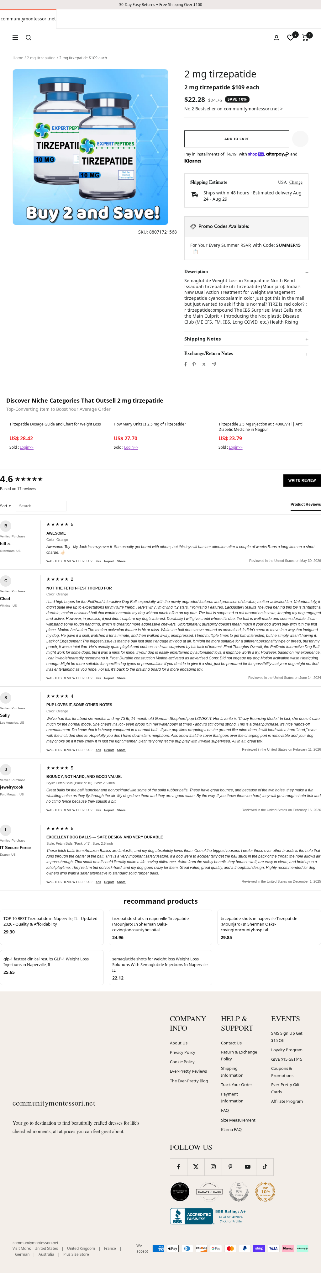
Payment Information (232, 1097)
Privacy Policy (182, 1052)
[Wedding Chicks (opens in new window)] (180, 1192)
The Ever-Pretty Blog (189, 1081)
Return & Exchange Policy (239, 1055)
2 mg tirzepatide (41, 58)
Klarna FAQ (231, 1129)
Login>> (27, 447)
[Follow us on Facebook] (178, 1166)
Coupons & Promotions (282, 1071)
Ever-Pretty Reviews (188, 1071)
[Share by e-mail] (214, 364)
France (110, 1248)
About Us (178, 1043)
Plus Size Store (76, 1254)
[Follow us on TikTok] (264, 1166)
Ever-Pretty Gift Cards (285, 1088)
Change (296, 182)
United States (46, 1248)
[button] (300, 139)
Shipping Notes (202, 339)
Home (18, 58)
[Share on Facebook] (185, 364)
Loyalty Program (287, 1050)
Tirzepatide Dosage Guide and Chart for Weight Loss (55, 424)
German (22, 1254)
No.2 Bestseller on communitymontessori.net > (233, 109)
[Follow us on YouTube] (247, 1166)
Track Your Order (236, 1084)
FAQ (225, 1110)
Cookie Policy (182, 1061)
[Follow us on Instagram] (213, 1166)
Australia (46, 1254)
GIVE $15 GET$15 (286, 1059)
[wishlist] (290, 37)
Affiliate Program (287, 1101)
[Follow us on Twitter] (195, 1166)
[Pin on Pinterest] (194, 364)
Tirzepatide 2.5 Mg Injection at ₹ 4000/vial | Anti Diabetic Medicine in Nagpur (260, 427)
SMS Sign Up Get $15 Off (287, 1036)
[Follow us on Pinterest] (230, 1166)
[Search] (28, 37)
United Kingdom (81, 1248)
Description (196, 271)
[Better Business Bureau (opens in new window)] (209, 1216)
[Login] (276, 37)
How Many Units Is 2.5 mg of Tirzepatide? (150, 424)
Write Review (302, 480)
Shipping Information (232, 1071)
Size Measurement (238, 1120)
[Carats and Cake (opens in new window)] (209, 1192)
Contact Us (231, 1043)
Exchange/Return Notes (208, 353)
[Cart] (305, 37)
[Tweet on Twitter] (204, 364)
